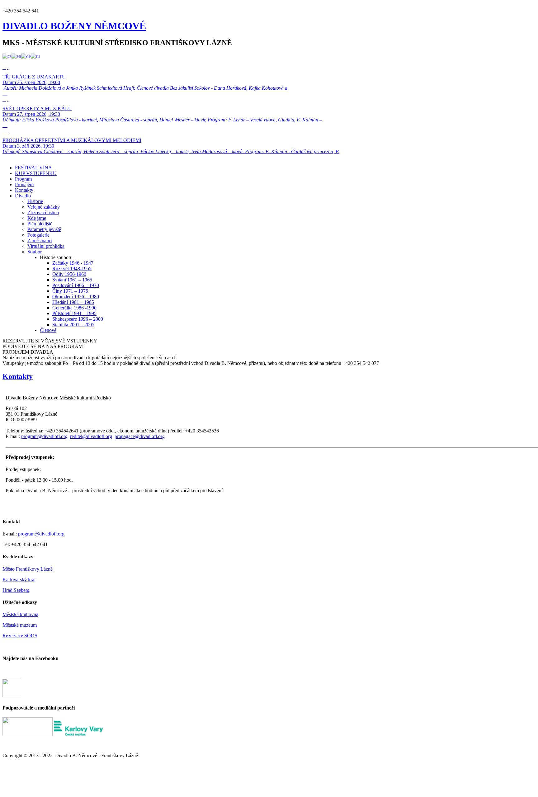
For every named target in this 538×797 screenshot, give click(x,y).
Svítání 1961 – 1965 (72, 279)
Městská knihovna (20, 614)
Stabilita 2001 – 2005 (73, 324)
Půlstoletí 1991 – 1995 (74, 313)
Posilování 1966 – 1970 (75, 285)
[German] (26, 56)
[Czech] (7, 56)
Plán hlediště (39, 223)
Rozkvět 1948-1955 (72, 268)
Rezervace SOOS (19, 635)
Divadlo (23, 195)
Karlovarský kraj (18, 579)
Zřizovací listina (43, 212)
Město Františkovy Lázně (27, 569)
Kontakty (24, 190)
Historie (35, 201)
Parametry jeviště (44, 229)
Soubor (34, 251)
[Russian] (35, 56)
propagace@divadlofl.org (140, 436)
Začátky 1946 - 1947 (72, 263)
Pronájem (24, 184)
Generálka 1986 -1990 (74, 307)
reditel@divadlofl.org (91, 436)
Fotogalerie (38, 235)
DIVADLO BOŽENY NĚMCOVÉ (74, 25)
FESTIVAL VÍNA (33, 167)
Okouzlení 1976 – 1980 (75, 296)
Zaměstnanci (39, 240)
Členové (48, 330)
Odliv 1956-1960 (69, 274)
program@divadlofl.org (44, 436)
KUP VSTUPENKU (36, 173)
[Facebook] (11, 695)
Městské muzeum (19, 625)
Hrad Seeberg (16, 590)
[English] (16, 56)
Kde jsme (36, 218)
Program (23, 179)
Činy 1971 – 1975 (70, 291)
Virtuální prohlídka (45, 246)
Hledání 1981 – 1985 (73, 302)
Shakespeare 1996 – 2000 (77, 319)
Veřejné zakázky (43, 207)
